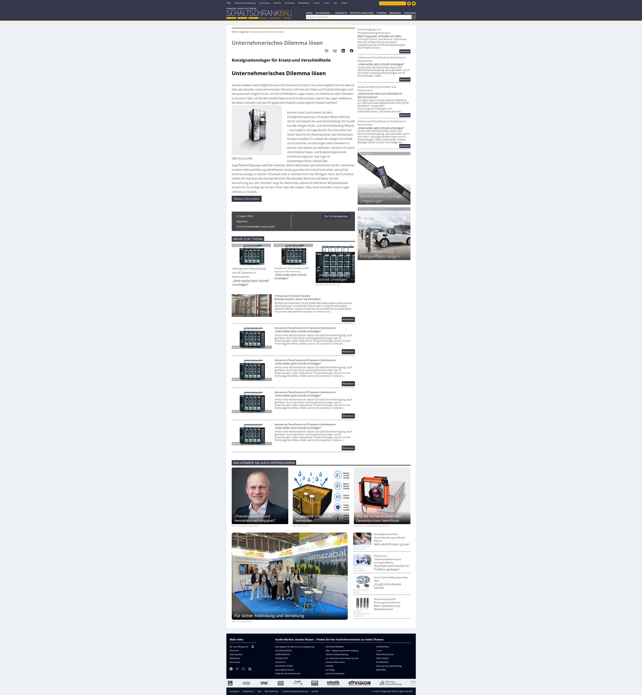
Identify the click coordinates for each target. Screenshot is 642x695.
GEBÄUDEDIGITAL (282, 654)
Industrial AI (280, 662)
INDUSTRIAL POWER (284, 666)
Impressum (234, 691)
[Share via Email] (335, 50)
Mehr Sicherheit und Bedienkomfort (387, 607)
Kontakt (314, 691)
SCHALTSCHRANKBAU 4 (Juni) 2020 (255, 226)
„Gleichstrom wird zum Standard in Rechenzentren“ (380, 95)
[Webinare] (249, 669)
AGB (259, 691)
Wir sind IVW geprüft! (239, 646)
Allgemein (244, 31)
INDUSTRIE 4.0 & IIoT (385, 654)
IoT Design (330, 669)
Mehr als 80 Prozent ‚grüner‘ (392, 544)
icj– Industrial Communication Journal (342, 658)
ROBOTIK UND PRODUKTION (287, 673)
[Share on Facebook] (351, 50)
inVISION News (382, 646)
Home (234, 31)
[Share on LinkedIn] (343, 50)
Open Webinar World (284, 669)
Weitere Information (246, 199)
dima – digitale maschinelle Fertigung (342, 650)
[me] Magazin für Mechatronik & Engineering (294, 646)
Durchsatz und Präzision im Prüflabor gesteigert (391, 567)
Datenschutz (248, 691)
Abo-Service (235, 662)
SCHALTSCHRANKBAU (335, 673)
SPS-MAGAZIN (382, 662)
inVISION (329, 666)
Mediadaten (235, 658)
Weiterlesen (349, 320)
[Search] (414, 17)
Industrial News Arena (335, 662)
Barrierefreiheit (271, 691)
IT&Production (382, 658)
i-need (379, 650)
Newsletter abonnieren (393, 3)
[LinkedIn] (231, 669)
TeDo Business (236, 654)
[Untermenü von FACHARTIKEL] (331, 13)
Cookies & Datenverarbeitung (295, 691)
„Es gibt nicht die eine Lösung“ (387, 586)
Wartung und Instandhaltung (388, 666)
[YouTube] (243, 669)
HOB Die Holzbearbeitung (337, 654)
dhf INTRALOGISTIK (283, 650)
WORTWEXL (381, 669)
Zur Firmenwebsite (336, 216)
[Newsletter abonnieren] (237, 669)
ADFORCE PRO (281, 658)
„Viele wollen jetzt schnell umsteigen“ (250, 283)
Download (234, 650)
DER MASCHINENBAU (335, 646)
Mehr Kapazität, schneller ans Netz (379, 36)
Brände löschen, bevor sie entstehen (298, 299)
